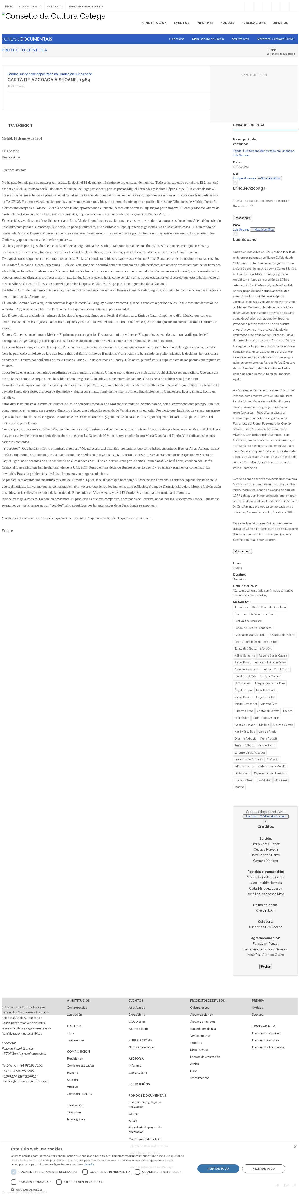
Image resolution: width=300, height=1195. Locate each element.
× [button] (295, 1147)
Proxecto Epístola (24, 50)
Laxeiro (288, 711)
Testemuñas (75, 1040)
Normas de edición (141, 1047)
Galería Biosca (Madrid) (250, 634)
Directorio (74, 1112)
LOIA (193, 1071)
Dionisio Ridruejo (246, 738)
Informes (135, 1065)
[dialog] (150, 1168)
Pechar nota (242, 218)
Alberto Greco (244, 711)
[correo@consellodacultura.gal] (293, 6)
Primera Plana (243, 780)
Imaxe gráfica (76, 1119)
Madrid (239, 787)
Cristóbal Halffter (268, 711)
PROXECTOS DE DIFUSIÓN (207, 1000)
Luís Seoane (241, 229)
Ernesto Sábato (244, 745)
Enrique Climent (270, 676)
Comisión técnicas (79, 1093)
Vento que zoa (200, 1035)
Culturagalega (200, 1007)
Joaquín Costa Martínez (270, 683)
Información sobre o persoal (268, 1047)
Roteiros (196, 1042)
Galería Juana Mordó (272, 766)
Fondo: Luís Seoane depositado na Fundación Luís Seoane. (50, 74)
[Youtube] (275, 6)
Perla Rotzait (268, 738)
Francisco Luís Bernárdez (270, 662)
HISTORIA (74, 1026)
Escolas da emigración (205, 1057)
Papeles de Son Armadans (270, 773)
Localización (75, 1105)
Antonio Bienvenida (247, 669)
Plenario (72, 1072)
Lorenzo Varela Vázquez (250, 752)
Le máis (89, 1164)
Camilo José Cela (246, 676)
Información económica (265, 1040)
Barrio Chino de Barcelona (269, 607)
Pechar (265, 966)
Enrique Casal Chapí (276, 669)
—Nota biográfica (269, 178)
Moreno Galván (283, 724)
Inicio (8, 6)
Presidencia (75, 1058)
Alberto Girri (269, 704)
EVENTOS (136, 1000)
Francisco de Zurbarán (249, 759)
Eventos (257, 1014)
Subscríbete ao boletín (86, 6)
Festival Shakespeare (248, 621)
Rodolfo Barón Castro (273, 655)
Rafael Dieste (243, 697)
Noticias (257, 1007)
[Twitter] (257, 6)
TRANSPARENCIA (263, 1026)
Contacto (55, 6)
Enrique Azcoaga (244, 178)
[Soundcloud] (266, 6)
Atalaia (195, 1064)
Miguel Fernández (246, 704)
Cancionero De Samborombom (255, 614)
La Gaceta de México (282, 634)
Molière (264, 724)
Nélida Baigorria (245, 655)
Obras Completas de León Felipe (256, 641)
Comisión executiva (80, 1065)
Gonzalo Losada (245, 724)
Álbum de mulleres (202, 1021)
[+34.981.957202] (284, 6)
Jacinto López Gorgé (266, 717)
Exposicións (137, 1014)
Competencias (77, 1007)
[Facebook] (248, 6)
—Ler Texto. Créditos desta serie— (265, 816)
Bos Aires (281, 780)
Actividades (137, 1007)
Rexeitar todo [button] (264, 1168)
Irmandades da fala (203, 1028)
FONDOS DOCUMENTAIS (147, 1095)
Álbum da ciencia (201, 1014)
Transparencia (30, 6)
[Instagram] (239, 6)
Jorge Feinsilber (265, 697)
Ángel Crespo (243, 690)
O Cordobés (243, 683)
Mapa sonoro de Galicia (144, 1139)
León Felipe (242, 717)
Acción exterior (139, 1028)
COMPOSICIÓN (78, 1051)
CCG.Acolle (137, 1021)
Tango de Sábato (245, 648)
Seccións (73, 1079)
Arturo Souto (266, 745)
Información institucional (266, 1033)
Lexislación (74, 1014)
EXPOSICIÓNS (139, 1084)
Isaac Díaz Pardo (266, 690)
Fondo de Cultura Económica (253, 628)
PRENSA (258, 1000)
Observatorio (138, 1072)
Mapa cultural (199, 1050)
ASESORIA (136, 1058)
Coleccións (176, 39)
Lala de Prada (267, 731)
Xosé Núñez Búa (245, 731)
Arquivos (73, 1086)
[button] (100, 1189)
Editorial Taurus (245, 766)
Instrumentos (199, 1078)
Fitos (70, 1033)
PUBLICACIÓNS (140, 1040)
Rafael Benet (243, 662)
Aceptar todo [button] (218, 1168)
